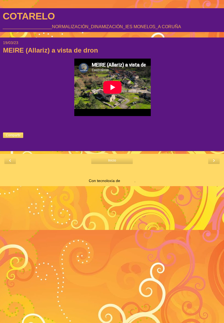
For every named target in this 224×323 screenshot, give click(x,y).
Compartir (13, 135)
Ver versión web (112, 171)
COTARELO (29, 16)
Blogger (127, 180)
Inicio (112, 160)
